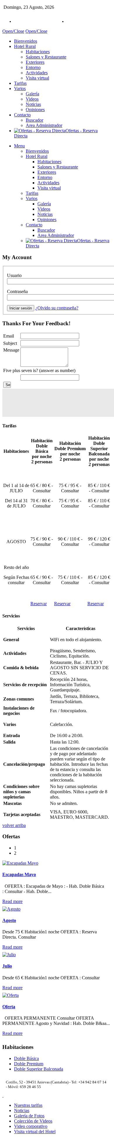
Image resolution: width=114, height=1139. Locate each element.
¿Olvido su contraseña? (56, 307)
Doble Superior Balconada (38, 1068)
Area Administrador (44, 125)
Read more (12, 901)
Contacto (22, 114)
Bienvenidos (25, 41)
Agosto (9, 920)
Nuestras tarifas (28, 1105)
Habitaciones (38, 51)
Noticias (33, 104)
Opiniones (35, 109)
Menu (19, 145)
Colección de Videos (33, 1121)
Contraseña (17, 291)
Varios (20, 88)
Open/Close (13, 31)
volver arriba (14, 825)
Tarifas (20, 83)
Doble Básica (26, 1058)
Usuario (14, 275)
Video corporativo (30, 1126)
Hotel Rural (25, 46)
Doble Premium (28, 1063)
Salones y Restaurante (46, 56)
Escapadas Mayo (19, 874)
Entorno (33, 67)
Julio (7, 965)
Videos (32, 99)
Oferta (8, 1006)
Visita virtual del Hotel (35, 1131)
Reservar (38, 603)
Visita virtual (37, 77)
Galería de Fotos (29, 1115)
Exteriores (35, 62)
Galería (32, 93)
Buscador (34, 120)
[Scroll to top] (3, 1095)
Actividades (37, 72)
